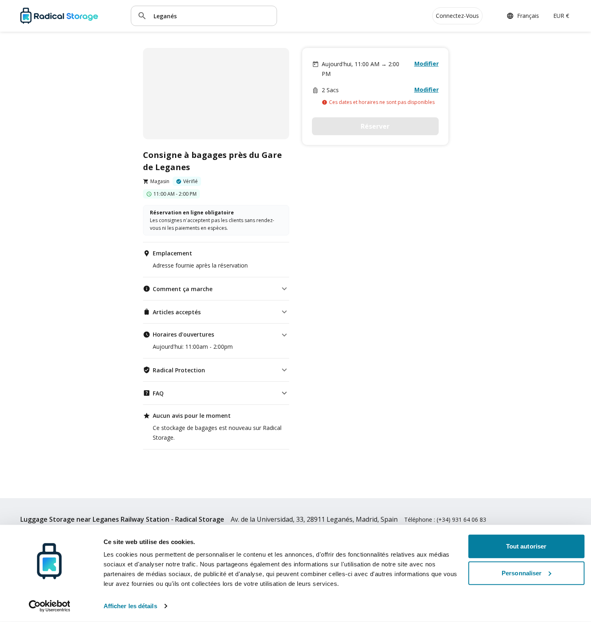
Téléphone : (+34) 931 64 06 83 (445, 519)
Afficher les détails (130, 606)
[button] (216, 289)
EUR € (561, 15)
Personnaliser (521, 572)
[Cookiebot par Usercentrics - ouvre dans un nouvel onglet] (49, 606)
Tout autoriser (526, 546)
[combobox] (212, 16)
